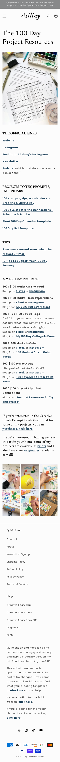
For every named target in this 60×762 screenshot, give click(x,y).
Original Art (14, 627)
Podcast (8, 168)
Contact (12, 539)
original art (32, 450)
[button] (4, 16)
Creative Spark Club (19, 605)
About (10, 546)
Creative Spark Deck (19, 612)
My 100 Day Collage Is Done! (36, 336)
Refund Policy (15, 569)
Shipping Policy (16, 561)
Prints (10, 635)
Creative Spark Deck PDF (22, 620)
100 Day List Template (18, 228)
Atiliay (24, 757)
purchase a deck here (17, 429)
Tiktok (20, 302)
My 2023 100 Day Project (33, 307)
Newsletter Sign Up (18, 554)
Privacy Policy (15, 576)
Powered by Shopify (36, 757)
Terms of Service (17, 584)
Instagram (36, 302)
